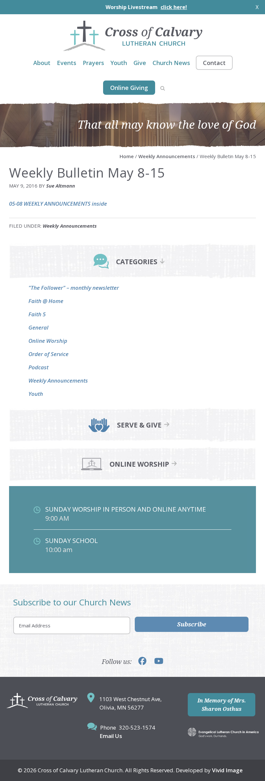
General (38, 327)
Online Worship (47, 340)
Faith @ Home (45, 301)
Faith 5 (37, 314)
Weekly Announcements (70, 225)
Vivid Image (227, 770)
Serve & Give (139, 425)
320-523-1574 (137, 727)
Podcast (38, 367)
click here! (156, 7)
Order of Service (48, 354)
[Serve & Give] (99, 430)
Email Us (111, 736)
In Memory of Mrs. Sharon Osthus (221, 704)
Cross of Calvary (132, 36)
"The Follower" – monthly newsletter (73, 287)
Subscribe (191, 624)
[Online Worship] (91, 469)
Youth (35, 393)
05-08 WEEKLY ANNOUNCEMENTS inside (58, 203)
